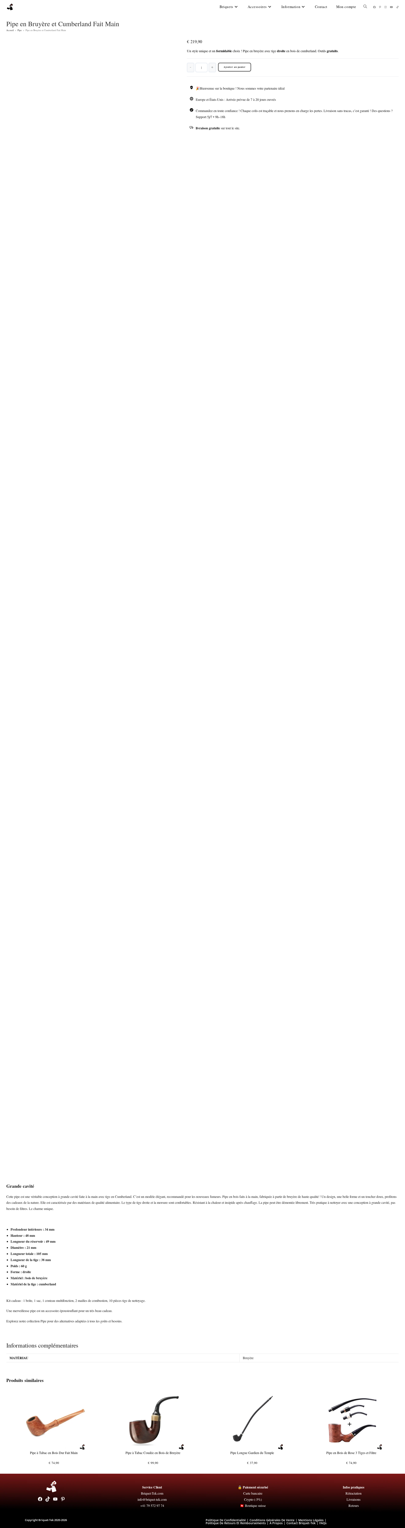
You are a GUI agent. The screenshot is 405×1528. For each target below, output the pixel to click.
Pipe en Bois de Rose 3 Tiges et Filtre (351, 1452)
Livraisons (353, 1499)
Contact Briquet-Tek (301, 1523)
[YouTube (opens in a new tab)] (391, 7)
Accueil (10, 30)
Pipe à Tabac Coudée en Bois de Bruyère (153, 1452)
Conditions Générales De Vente (272, 1520)
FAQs (323, 1523)
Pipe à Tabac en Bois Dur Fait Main (54, 1452)
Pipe (20, 30)
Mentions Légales (311, 1520)
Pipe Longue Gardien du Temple (252, 1452)
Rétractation (354, 1493)
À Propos (276, 1523)
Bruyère (248, 1358)
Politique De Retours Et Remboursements (236, 1523)
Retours (353, 1505)
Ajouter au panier (235, 67)
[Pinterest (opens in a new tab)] (380, 7)
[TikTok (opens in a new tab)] (397, 7)
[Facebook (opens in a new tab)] (374, 7)
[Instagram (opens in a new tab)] (385, 7)
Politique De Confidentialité (226, 1520)
